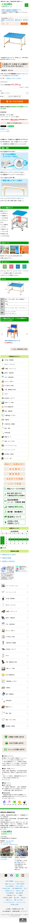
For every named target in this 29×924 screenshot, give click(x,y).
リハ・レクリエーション (9, 902)
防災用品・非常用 (14, 904)
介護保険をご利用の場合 (8, 561)
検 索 (24, 23)
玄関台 (3, 20)
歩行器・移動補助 (9, 881)
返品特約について (4, 129)
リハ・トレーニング (21, 902)
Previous (1, 334)
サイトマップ (24, 911)
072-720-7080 (10, 841)
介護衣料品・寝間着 (7, 897)
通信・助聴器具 (19, 892)
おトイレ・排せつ (19, 886)
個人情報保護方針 (7, 911)
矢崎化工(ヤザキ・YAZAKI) (13, 78)
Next (27, 334)
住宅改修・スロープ (9, 890)
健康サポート (9, 899)
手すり (25, 888)
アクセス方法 (3, 859)
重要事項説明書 (16, 911)
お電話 (18, 862)
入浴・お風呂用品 (6, 11)
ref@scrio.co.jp (13, 844)
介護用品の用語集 (6, 557)
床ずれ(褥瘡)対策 (10, 892)
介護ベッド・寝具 (20, 890)
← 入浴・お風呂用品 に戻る (19, 349)
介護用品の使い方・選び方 (9, 554)
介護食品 (20, 895)
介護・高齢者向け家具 (17, 888)
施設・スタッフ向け (18, 899)
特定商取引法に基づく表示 (18, 909)
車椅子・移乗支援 (20, 883)
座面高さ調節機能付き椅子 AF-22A (12, 340)
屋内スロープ (18, 20)
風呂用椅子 (15, 11)
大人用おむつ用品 (6, 888)
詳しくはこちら (6, 779)
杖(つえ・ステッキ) (19, 881)
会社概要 (8, 909)
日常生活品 (23, 897)
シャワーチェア (10, 20)
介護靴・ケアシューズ (9, 883)
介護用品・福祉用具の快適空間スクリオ (11, 9)
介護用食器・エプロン (11, 895)
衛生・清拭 (16, 897)
